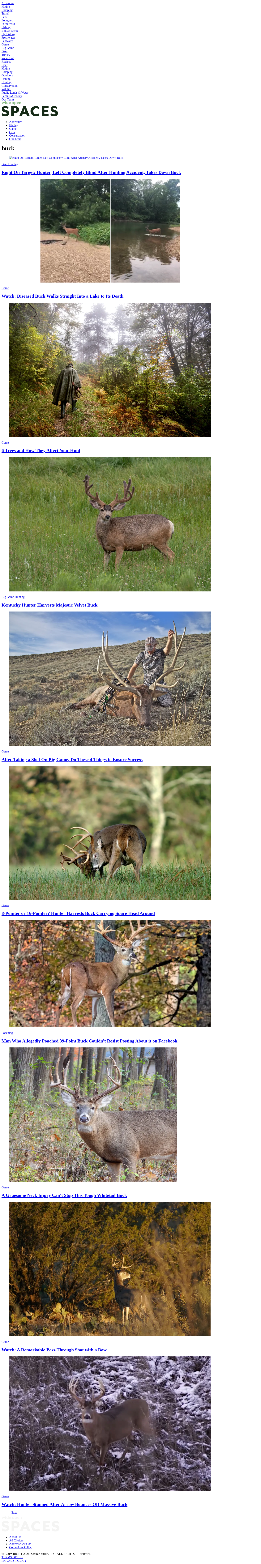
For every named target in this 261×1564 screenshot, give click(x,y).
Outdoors (7, 75)
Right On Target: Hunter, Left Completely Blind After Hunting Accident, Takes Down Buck (91, 172)
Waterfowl (8, 58)
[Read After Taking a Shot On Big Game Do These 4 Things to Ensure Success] (130, 679)
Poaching (7, 1032)
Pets (4, 17)
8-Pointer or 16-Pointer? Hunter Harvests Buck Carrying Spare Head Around (78, 913)
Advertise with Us (20, 1543)
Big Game (8, 47)
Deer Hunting (10, 164)
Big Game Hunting (13, 597)
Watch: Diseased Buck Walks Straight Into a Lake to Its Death (62, 296)
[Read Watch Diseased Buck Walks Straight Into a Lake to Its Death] (130, 231)
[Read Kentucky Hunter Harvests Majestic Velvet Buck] (130, 524)
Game (5, 44)
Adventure (8, 3)
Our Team (8, 99)
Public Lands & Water (15, 92)
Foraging (7, 20)
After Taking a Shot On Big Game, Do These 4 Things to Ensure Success (72, 759)
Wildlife (6, 89)
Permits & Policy (12, 96)
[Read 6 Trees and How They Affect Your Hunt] (130, 370)
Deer (4, 51)
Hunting (6, 82)
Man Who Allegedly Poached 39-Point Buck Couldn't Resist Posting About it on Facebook (89, 1040)
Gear (4, 65)
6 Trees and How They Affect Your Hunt (41, 450)
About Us (15, 1537)
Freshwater (8, 37)
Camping (7, 10)
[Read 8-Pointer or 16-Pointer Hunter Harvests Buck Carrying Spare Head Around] (130, 833)
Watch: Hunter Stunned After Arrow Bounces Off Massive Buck (64, 1504)
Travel (5, 13)
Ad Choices (16, 1540)
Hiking (6, 6)
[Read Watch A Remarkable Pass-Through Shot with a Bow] (130, 1269)
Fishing (6, 27)
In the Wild (8, 23)
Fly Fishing (8, 34)
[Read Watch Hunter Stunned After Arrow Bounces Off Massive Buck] (130, 1424)
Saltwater (7, 41)
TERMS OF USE (12, 1557)
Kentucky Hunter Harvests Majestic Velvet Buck (49, 605)
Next (14, 1512)
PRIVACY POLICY (14, 1560)
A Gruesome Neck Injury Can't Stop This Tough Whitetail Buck (64, 1195)
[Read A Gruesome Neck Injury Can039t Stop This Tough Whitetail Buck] (130, 1115)
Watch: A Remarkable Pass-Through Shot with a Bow (54, 1349)
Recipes (6, 61)
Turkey (6, 54)
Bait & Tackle (10, 30)
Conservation (10, 85)
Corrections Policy (20, 1547)
